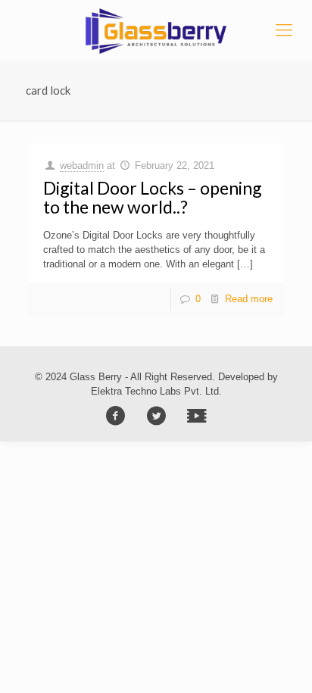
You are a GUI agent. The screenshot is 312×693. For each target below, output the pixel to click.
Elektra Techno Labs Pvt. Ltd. (156, 391)
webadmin (82, 165)
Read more (249, 298)
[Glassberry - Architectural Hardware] (156, 30)
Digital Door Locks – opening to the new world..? (152, 197)
